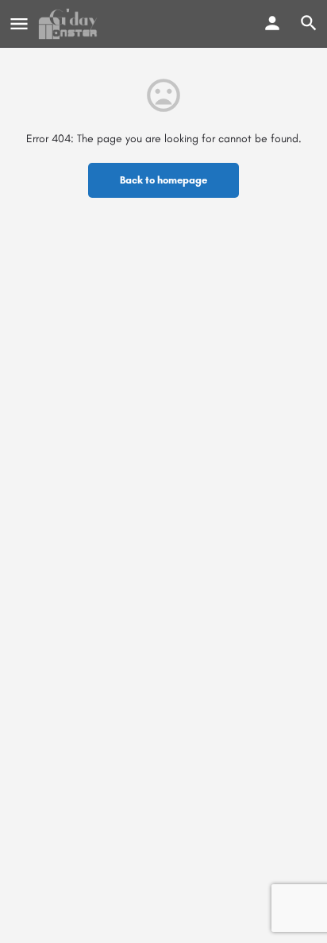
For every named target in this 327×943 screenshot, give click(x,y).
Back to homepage (163, 180)
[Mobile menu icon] (19, 24)
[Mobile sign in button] (272, 23)
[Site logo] (70, 24)
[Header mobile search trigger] (308, 23)
